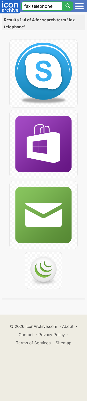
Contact (26, 334)
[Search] (67, 6)
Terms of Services (33, 342)
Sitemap (63, 342)
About (67, 326)
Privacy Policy (51, 334)
